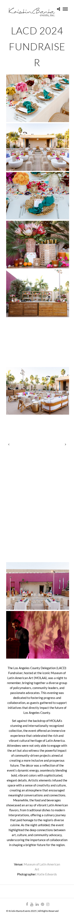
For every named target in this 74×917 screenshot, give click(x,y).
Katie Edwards (47, 874)
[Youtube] (31, 904)
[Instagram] (47, 904)
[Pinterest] (42, 904)
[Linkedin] (37, 904)
